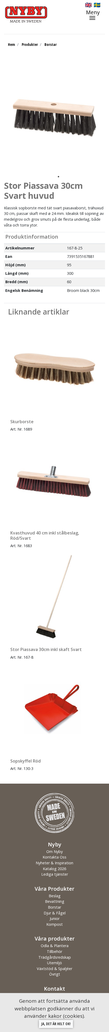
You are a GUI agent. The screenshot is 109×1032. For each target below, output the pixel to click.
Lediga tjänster (54, 874)
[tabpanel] (54, 117)
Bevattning (54, 901)
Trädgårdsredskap (54, 957)
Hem (11, 44)
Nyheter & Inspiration (54, 862)
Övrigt (54, 974)
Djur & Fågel (55, 912)
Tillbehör (54, 951)
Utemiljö (54, 962)
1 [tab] (58, 176)
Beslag (55, 895)
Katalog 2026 (54, 868)
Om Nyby (54, 851)
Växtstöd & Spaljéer (54, 968)
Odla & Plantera (55, 945)
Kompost (54, 924)
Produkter (30, 44)
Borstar (50, 44)
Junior (55, 918)
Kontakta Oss (54, 857)
